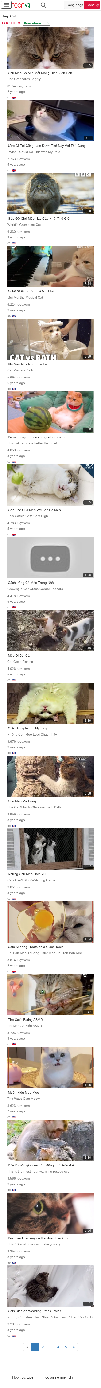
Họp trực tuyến (23, 1377)
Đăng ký (93, 5)
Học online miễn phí (58, 1377)
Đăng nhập (75, 5)
